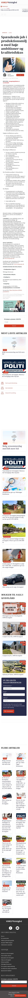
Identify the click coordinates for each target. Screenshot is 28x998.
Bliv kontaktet (8, 711)
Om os (2, 936)
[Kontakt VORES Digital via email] (17, 928)
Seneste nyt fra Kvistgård (7, 953)
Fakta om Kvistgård (6, 960)
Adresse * (5, 698)
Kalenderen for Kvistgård (7, 958)
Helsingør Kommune (6, 964)
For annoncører (5, 938)
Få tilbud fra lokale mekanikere (9, 968)
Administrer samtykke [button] (6, 945)
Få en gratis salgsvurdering (8, 966)
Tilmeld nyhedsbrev (20, 995)
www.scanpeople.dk (9, 258)
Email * (5, 692)
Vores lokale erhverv (6, 955)
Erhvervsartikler (5, 962)
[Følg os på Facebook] (10, 928)
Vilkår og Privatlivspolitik (7, 940)
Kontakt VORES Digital (6, 942)
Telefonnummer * (7, 685)
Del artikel (19, 75)
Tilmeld (14, 326)
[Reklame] (14, 306)
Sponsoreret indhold (6, 970)
